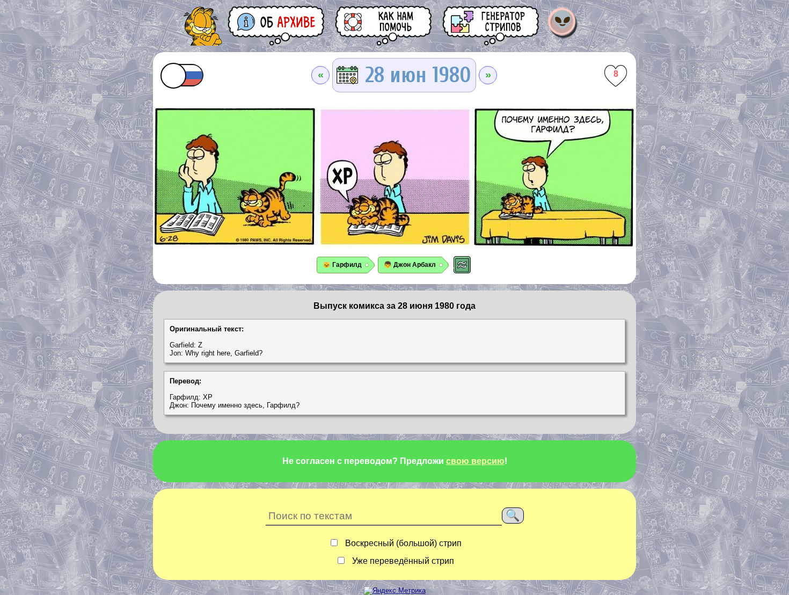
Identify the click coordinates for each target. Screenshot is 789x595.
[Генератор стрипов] (491, 25)
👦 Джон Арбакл (410, 265)
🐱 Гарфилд (342, 265)
